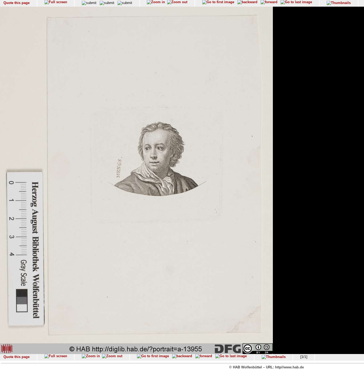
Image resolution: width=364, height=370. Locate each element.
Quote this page (16, 3)
